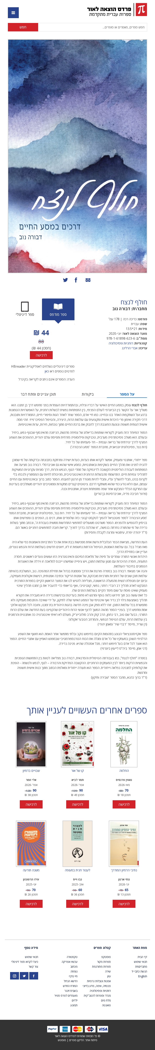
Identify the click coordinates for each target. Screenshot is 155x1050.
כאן (47, 371)
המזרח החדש (70, 986)
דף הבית (142, 957)
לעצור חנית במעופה (77, 870)
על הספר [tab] (127, 394)
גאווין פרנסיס (124, 780)
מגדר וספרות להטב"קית (97, 995)
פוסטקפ (106, 957)
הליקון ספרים (76, 1040)
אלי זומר (31, 780)
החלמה (124, 771)
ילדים (75, 1000)
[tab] (58, 311)
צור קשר (33, 966)
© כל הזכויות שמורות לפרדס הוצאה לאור (77, 1036)
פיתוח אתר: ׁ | (77, 1040)
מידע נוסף (31, 947)
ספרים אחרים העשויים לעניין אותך (87, 710)
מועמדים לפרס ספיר (66, 995)
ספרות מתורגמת (101, 966)
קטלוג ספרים (102, 947)
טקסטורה (72, 957)
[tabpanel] (41, 343)
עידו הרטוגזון (31, 879)
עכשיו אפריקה (70, 962)
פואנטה (106, 1005)
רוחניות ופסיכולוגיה (121, 343)
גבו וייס (77, 879)
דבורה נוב (121, 308)
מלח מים (106, 1000)
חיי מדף (73, 976)
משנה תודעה (31, 870)
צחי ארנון (124, 879)
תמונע (74, 1005)
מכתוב (74, 966)
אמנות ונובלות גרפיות (99, 981)
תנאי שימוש (140, 962)
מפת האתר (140, 947)
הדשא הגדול (71, 981)
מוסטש (62, 1040)
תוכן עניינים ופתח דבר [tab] (38, 394)
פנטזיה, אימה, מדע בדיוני (97, 986)
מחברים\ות (141, 966)
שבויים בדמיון (31, 771)
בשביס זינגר (71, 991)
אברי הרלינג (129, 348)
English (142, 976)
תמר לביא (77, 780)
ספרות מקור (104, 962)
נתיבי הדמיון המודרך (124, 870)
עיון (109, 976)
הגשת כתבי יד (139, 971)
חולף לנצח (133, 302)
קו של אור (77, 771)
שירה (108, 971)
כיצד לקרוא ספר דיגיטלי (24, 962)
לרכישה (41, 355)
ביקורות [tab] (88, 394)
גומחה (74, 971)
